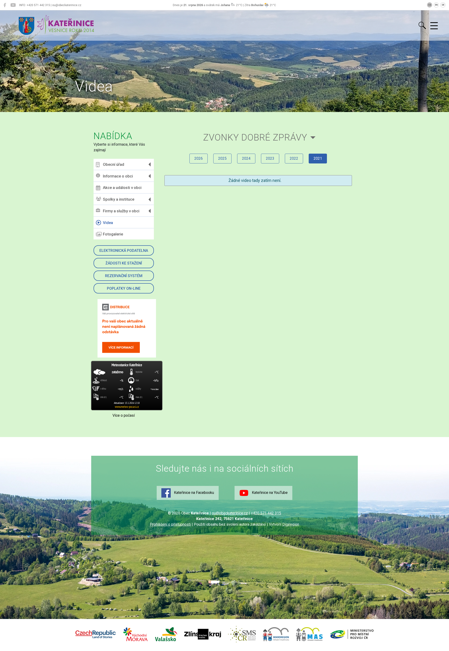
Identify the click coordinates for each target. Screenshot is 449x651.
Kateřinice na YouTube (269, 492)
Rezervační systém (123, 276)
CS (429, 5)
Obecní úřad (113, 164)
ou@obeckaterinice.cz (230, 513)
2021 (318, 158)
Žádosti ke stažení (123, 263)
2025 (222, 158)
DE (443, 5)
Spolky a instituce (118, 199)
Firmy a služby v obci (121, 211)
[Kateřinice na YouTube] (13, 5)
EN (436, 5)
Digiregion (290, 524)
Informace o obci (118, 176)
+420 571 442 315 (266, 513)
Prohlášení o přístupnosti (170, 524)
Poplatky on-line (124, 288)
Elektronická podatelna (123, 250)
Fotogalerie (113, 234)
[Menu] (434, 26)
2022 (294, 158)
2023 (270, 158)
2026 (198, 158)
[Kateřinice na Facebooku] (5, 5)
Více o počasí (123, 415)
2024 (246, 158)
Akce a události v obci (122, 187)
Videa (108, 222)
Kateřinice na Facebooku (193, 492)
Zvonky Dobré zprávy (255, 137)
